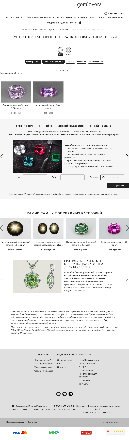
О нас (93, 17)
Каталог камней (14, 17)
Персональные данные (15, 422)
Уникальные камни (43, 367)
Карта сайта (33, 422)
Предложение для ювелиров (61, 23)
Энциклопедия (115, 17)
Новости (61, 367)
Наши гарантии (86, 370)
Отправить (118, 185)
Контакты (83, 383)
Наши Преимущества (89, 360)
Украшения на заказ (43, 371)
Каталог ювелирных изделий (72, 17)
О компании (26, 333)
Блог (101, 17)
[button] (1, 156)
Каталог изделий (43, 363)
